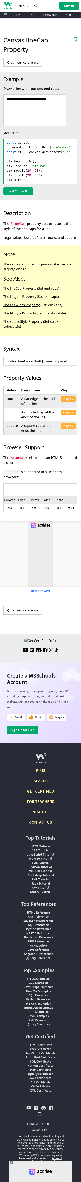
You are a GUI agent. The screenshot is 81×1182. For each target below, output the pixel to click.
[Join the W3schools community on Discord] (38, 650)
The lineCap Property (19, 288)
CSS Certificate (40, 1049)
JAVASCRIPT (50, 15)
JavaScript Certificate (40, 1053)
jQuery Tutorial (40, 892)
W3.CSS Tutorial (40, 871)
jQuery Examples (38, 1024)
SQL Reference (38, 925)
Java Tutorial (40, 883)
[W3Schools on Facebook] (45, 650)
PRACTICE (41, 811)
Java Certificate (40, 1078)
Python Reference (38, 929)
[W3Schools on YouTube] (25, 650)
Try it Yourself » (18, 191)
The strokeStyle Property (22, 321)
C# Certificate (40, 1086)
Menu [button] (22, 6)
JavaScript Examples (38, 987)
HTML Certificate (40, 1045)
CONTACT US (40, 822)
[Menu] (5, 15)
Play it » (68, 399)
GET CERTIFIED (40, 791)
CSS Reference (38, 916)
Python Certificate (40, 1065)
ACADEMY (39, 1130)
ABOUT (46, 1124)
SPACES (41, 780)
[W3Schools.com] (41, 760)
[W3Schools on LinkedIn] (31, 650)
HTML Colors (38, 945)
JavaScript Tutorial (40, 854)
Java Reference (38, 949)
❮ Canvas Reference (22, 62)
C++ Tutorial (40, 887)
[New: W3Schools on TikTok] (56, 650)
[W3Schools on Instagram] (51, 650)
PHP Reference (38, 941)
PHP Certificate (40, 1070)
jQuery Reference (38, 958)
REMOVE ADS (40, 591)
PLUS (40, 770)
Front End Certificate (40, 1057)
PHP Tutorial (40, 879)
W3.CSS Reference (38, 933)
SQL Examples (38, 995)
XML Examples (38, 1020)
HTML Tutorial (41, 846)
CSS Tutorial (40, 850)
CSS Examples (38, 983)
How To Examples (38, 991)
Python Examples (38, 999)
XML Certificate (40, 1090)
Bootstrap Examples (38, 1007)
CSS (31, 15)
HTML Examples (38, 978)
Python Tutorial (40, 867)
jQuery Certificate (40, 1074)
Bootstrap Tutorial (40, 875)
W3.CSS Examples (38, 1003)
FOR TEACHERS (40, 801)
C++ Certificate (40, 1082)
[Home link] (8, 5)
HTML (18, 15)
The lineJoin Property (19, 296)
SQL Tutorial (40, 863)
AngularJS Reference (38, 954)
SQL (69, 15)
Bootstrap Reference (38, 937)
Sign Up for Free (23, 730)
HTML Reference (38, 912)
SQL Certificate (40, 1061)
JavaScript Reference (38, 920)
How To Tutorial (40, 858)
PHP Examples (38, 1012)
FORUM (32, 1124)
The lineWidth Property (21, 305)
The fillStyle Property (19, 313)
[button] (36, 6)
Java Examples (38, 1016)
